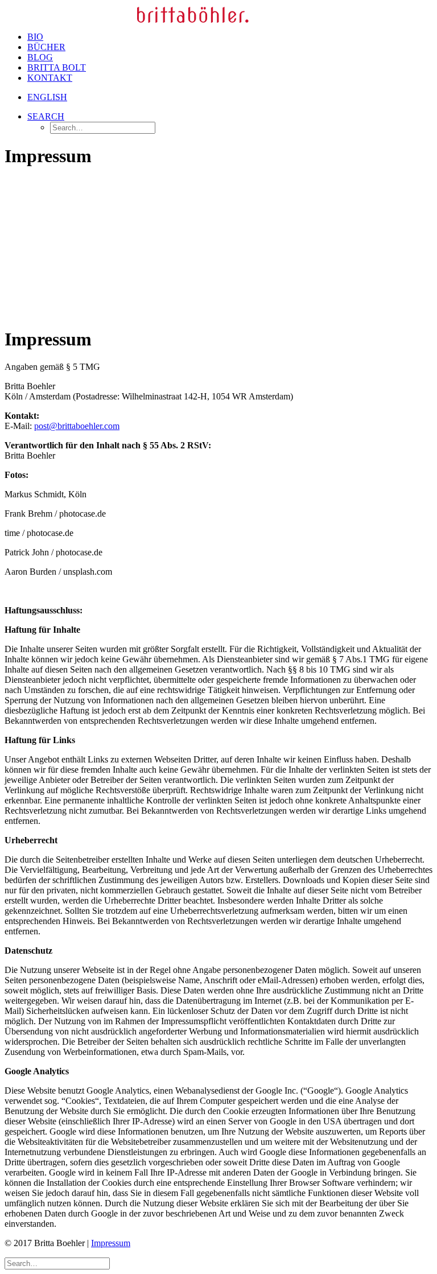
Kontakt (49, 78)
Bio (35, 37)
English (47, 97)
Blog (40, 57)
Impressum (110, 1243)
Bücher (46, 47)
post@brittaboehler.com (76, 426)
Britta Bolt (56, 67)
